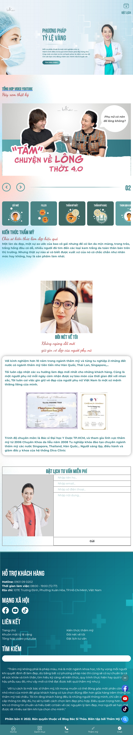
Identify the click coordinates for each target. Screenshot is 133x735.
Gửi (92, 541)
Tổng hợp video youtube (19, 638)
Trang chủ (9, 630)
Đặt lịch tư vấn (76, 638)
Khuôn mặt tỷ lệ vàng (17, 634)
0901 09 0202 (23, 581)
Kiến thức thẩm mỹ (80, 630)
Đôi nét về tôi (75, 634)
